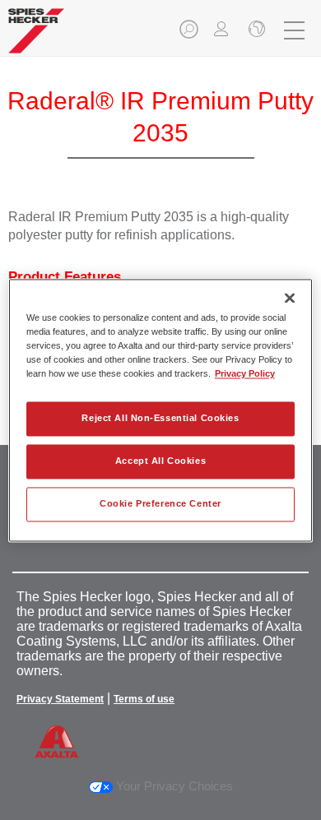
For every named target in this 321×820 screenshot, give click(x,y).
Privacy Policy (245, 373)
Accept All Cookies (160, 461)
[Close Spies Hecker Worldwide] (255, 30)
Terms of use (144, 699)
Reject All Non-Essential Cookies (160, 418)
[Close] (290, 298)
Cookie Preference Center (160, 503)
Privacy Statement (60, 699)
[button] (190, 34)
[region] (161, 410)
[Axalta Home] (36, 37)
